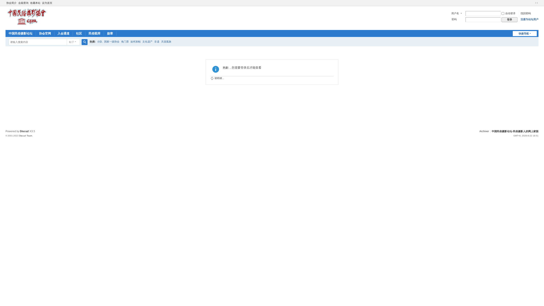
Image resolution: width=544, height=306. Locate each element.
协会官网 (45, 33)
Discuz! (24, 131)
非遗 (156, 41)
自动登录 (510, 13)
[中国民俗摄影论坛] (27, 25)
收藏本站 (35, 2)
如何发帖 (135, 41)
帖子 (71, 42)
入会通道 (63, 33)
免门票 (125, 41)
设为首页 (47, 2)
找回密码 (526, 13)
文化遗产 (147, 41)
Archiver (484, 131)
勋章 (110, 33)
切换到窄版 (536, 3)
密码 (454, 19)
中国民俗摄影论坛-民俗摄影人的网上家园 (515, 131)
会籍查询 (23, 2)
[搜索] (85, 42)
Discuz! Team (25, 136)
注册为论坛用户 (529, 19)
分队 (99, 41)
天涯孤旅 (166, 41)
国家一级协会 (111, 41)
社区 (79, 33)
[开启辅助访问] (532, 3)
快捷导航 (524, 33)
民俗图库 (95, 33)
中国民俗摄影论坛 (21, 33)
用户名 (455, 13)
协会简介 (11, 2)
